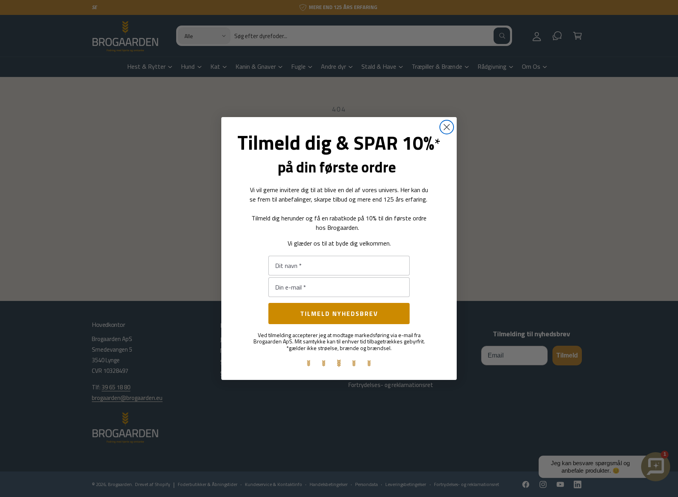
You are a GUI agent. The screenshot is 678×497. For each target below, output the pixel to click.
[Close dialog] (447, 127)
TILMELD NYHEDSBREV (339, 313)
